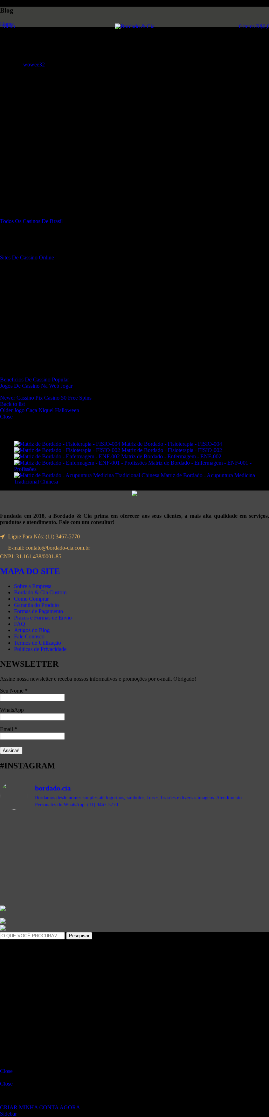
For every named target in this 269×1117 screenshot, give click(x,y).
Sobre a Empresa (32, 586)
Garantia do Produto (36, 605)
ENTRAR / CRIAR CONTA (61, 1040)
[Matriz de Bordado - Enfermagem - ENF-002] (67, 456)
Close (6, 417)
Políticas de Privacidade (40, 649)
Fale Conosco (29, 636)
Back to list (12, 404)
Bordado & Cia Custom (40, 592)
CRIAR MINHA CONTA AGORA (40, 1107)
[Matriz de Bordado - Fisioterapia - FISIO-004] (68, 444)
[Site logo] (134, 26)
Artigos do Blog (32, 630)
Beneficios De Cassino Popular (34, 379)
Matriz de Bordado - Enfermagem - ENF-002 (172, 456)
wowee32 (34, 64)
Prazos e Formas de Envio (43, 618)
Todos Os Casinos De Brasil (31, 221)
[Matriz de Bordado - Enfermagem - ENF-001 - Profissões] (81, 463)
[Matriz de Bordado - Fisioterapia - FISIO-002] (68, 450)
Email (8, 729)
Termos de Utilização (37, 643)
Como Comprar (31, 599)
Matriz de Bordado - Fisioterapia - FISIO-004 (172, 444)
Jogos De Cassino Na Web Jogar (36, 386)
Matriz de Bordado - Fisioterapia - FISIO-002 (172, 450)
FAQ (19, 624)
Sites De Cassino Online (27, 257)
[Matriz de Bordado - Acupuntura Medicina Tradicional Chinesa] (87, 475)
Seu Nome (14, 691)
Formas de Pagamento (38, 611)
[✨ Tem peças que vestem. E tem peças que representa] (202, 872)
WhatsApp (12, 710)
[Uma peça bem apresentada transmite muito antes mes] (66, 878)
